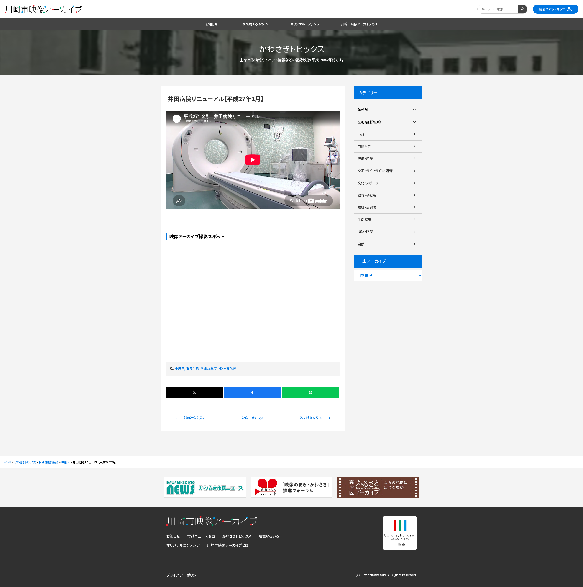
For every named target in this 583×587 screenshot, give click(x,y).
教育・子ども (367, 195)
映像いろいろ (268, 536)
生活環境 (364, 219)
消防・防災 (365, 231)
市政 (361, 134)
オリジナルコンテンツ (183, 545)
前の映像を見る (194, 417)
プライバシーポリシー (183, 575)
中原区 (179, 368)
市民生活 (192, 368)
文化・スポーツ (368, 182)
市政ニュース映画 (201, 536)
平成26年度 (208, 368)
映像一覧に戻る (253, 417)
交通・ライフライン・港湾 (375, 170)
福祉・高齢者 (227, 368)
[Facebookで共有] (252, 392)
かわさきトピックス (236, 536)
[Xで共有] (194, 392)
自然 (361, 243)
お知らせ (173, 536)
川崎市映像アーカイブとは (228, 545)
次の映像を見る (311, 417)
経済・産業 (365, 158)
